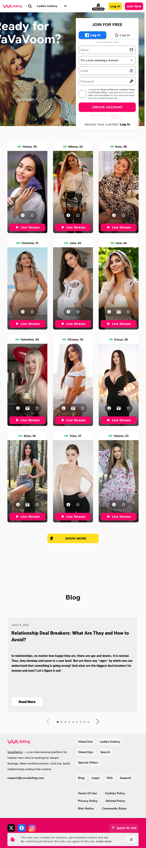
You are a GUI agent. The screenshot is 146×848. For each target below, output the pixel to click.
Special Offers (88, 762)
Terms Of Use (87, 793)
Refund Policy (115, 801)
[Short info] (22, 215)
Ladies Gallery (110, 742)
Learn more (104, 841)
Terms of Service (109, 89)
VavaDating (14, 752)
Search (105, 752)
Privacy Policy (100, 92)
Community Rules (114, 808)
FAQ (110, 778)
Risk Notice (86, 808)
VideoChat (85, 742)
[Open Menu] (65, 6)
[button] (107, 60)
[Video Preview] (118, 311)
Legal (96, 778)
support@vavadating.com (25, 778)
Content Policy (127, 89)
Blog (81, 778)
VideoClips (85, 752)
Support (125, 778)
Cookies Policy (115, 793)
